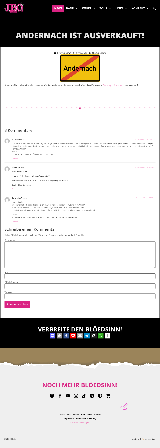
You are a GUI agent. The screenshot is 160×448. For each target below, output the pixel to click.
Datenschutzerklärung (86, 418)
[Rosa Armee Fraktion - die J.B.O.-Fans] (100, 396)
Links (119, 8)
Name (7, 272)
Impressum (69, 418)
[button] (154, 8)
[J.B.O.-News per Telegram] (92, 396)
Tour (103, 8)
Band (70, 8)
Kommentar (11, 240)
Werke (87, 8)
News (58, 8)
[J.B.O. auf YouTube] (68, 396)
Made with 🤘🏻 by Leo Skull (144, 439)
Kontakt (138, 8)
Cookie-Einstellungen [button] (80, 422)
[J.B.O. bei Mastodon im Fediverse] (52, 396)
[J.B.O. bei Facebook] (60, 396)
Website (8, 292)
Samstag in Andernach (113, 85)
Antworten (15, 158)
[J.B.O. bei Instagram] (76, 396)
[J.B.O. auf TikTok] (84, 396)
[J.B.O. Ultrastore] (108, 396)
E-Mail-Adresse (11, 282)
